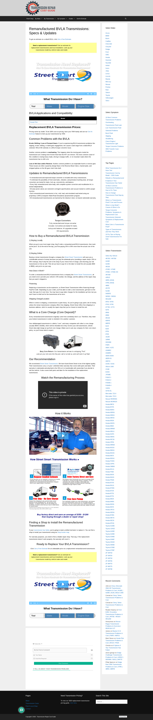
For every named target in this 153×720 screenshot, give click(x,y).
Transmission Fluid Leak (114, 125)
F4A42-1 (108, 377)
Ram (107, 90)
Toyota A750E (110, 547)
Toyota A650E (110, 545)
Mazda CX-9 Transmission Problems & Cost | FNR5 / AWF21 (114, 633)
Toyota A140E (110, 526)
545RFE (108, 293)
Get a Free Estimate (41, 548)
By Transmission (49, 18)
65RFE (108, 320)
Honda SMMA (110, 466)
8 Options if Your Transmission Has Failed (113, 648)
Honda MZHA (110, 512)
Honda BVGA (110, 447)
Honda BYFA (110, 407)
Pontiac (108, 87)
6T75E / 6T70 (110, 307)
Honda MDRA (110, 412)
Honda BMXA (110, 450)
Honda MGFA (110, 423)
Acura (107, 33)
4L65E (108, 264)
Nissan (108, 84)
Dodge (108, 49)
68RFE (108, 323)
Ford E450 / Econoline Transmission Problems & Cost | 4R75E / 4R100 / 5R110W (114, 614)
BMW (107, 36)
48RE (107, 285)
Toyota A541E (110, 542)
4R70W (108, 275)
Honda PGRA (110, 461)
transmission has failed (41, 530)
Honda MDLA (110, 431)
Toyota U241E (110, 528)
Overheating (110, 122)
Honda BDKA (110, 410)
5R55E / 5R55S (111, 296)
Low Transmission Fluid (113, 128)
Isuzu (107, 68)
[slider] (61, 93)
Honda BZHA (110, 504)
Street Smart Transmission (73, 257)
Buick (107, 38)
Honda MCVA (110, 439)
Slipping (108, 136)
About (27, 701)
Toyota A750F (110, 550)
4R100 (108, 266)
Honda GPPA (110, 464)
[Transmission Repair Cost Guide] (40, 8)
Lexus (108, 73)
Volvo (107, 100)
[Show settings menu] (91, 93)
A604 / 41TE (110, 347)
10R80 (108, 339)
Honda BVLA (110, 485)
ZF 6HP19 (109, 558)
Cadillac (108, 41)
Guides (71, 18)
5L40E (108, 291)
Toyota (108, 95)
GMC (107, 55)
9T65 (107, 334)
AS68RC (108, 350)
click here (73, 703)
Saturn (108, 92)
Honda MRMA (110, 428)
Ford (107, 52)
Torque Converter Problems (115, 146)
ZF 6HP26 (109, 561)
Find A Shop (29, 18)
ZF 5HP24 (109, 555)
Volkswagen (109, 98)
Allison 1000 (110, 366)
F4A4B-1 (108, 383)
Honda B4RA (110, 501)
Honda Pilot (34, 122)
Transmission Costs (32, 703)
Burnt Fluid (109, 133)
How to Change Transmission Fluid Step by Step (115, 195)
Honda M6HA (110, 437)
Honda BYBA (110, 515)
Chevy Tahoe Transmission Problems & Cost (114, 598)
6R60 (107, 312)
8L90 (107, 329)
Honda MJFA (110, 434)
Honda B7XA (110, 482)
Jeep (107, 71)
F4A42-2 (108, 380)
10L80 (108, 337)
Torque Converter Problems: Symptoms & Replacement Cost (113, 212)
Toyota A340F (110, 539)
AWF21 (108, 361)
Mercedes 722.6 (111, 393)
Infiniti (108, 65)
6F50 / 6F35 (109, 302)
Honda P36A (110, 472)
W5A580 (108, 342)
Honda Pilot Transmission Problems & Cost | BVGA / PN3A (115, 640)
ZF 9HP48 (109, 569)
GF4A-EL (109, 391)
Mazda (108, 79)
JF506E (108, 374)
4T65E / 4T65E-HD (112, 272)
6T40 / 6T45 (109, 304)
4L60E (108, 261)
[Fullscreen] (95, 93)
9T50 (107, 331)
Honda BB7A (110, 404)
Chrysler (108, 46)
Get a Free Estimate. (64, 39)
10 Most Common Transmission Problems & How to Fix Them (114, 188)
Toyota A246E (110, 534)
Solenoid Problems (112, 130)
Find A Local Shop (31, 706)
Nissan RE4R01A (111, 401)
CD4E (107, 369)
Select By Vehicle (111, 256)
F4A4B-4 (108, 385)
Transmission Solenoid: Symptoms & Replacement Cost (114, 219)
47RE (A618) (110, 283)
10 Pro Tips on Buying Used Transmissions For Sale (114, 237)
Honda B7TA (110, 493)
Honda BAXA (110, 477)
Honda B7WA (110, 488)
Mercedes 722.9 (111, 396)
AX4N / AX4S (110, 364)
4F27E (108, 288)
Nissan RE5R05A (111, 399)
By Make (37, 18)
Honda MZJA (110, 520)
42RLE (108, 277)
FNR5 (107, 345)
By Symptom (61, 18)
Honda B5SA (110, 420)
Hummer (108, 60)
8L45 (107, 326)
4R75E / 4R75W (111, 258)
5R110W (108, 299)
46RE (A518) (110, 280)
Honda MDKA (110, 415)
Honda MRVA (110, 418)
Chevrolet (109, 44)
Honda (108, 57)
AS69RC (108, 353)
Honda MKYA (110, 518)
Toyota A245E (110, 531)
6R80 (107, 315)
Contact (28, 709)
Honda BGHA (110, 453)
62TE (107, 310)
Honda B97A (110, 455)
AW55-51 (109, 358)
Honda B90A (110, 426)
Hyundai (108, 63)
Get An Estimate (81, 18)
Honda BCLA (110, 469)
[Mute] (88, 93)
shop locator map (63, 532)
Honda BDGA (110, 458)
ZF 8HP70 (109, 564)
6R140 (108, 318)
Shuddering (109, 138)
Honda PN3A (110, 480)
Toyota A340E (110, 536)
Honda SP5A (110, 442)
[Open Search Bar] (125, 18)
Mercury (108, 82)
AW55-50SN (110, 356)
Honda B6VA (110, 499)
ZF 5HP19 (109, 553)
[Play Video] (31, 93)
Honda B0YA (110, 507)
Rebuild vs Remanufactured (115, 178)
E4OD (108, 372)
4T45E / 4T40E (110, 269)
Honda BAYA (110, 474)
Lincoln (108, 76)
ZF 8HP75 (109, 566)
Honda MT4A (110, 523)
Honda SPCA (110, 509)
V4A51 (108, 388)
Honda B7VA (110, 491)
